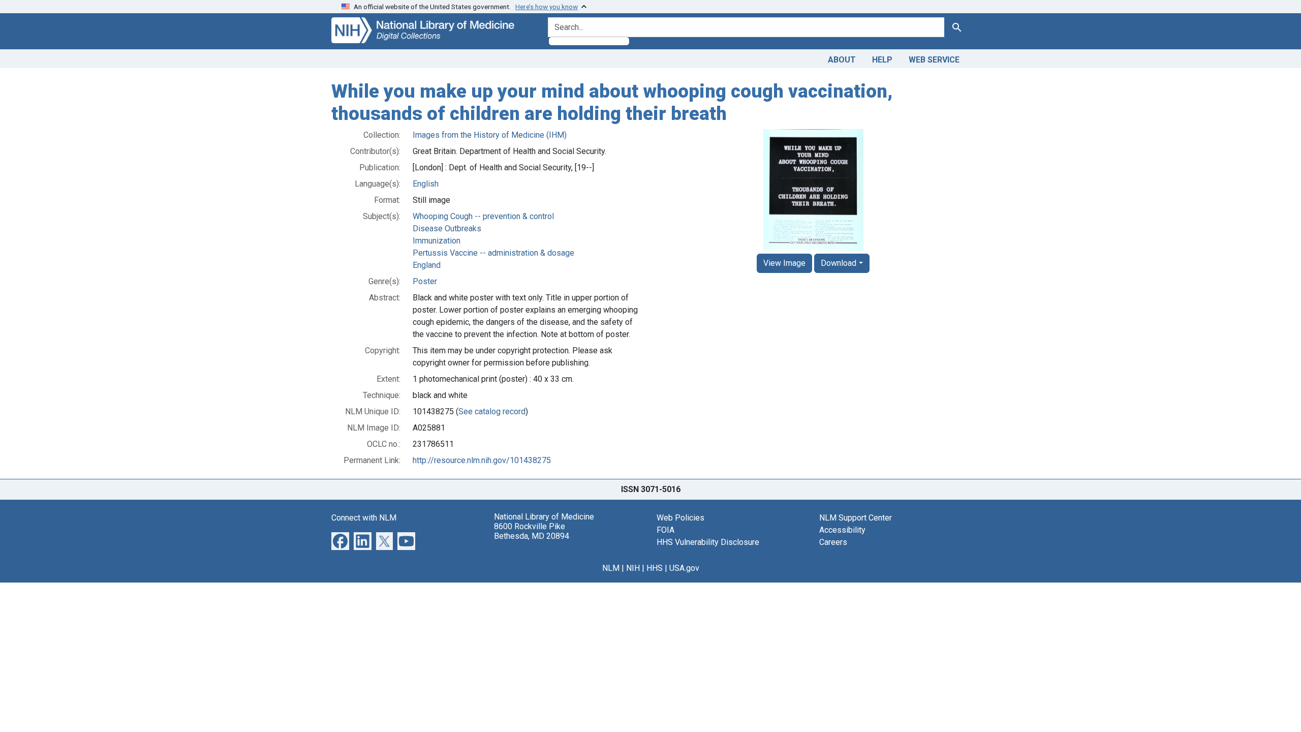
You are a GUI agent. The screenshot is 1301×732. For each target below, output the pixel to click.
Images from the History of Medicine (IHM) (490, 135)
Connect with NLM (363, 518)
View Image (784, 263)
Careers (833, 542)
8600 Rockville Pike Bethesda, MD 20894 (531, 531)
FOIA (665, 530)
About (842, 60)
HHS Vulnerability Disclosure (708, 542)
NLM (610, 568)
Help (882, 60)
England (427, 265)
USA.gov (684, 568)
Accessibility (842, 530)
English (426, 184)
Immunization (436, 241)
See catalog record (491, 411)
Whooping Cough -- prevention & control (483, 216)
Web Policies (680, 518)
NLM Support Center (855, 518)
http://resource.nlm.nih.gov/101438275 (482, 460)
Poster (425, 281)
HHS (654, 568)
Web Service (934, 60)
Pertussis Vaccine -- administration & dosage (493, 253)
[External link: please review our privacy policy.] (340, 540)
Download (838, 263)
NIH (633, 568)
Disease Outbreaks (447, 228)
